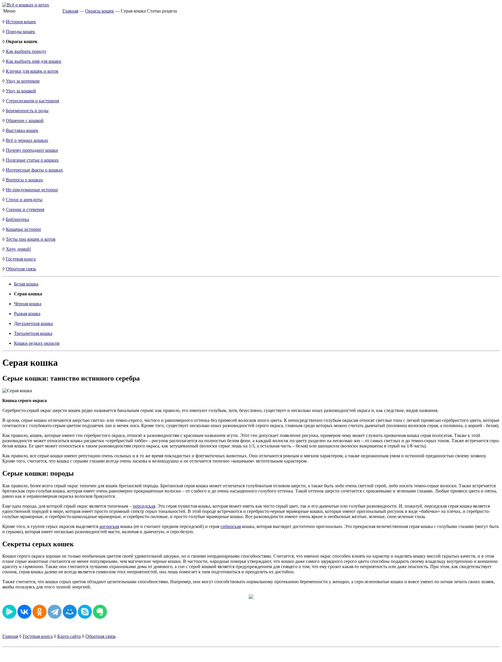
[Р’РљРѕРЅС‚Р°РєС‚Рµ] (24, 612)
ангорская (109, 526)
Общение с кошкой (25, 120)
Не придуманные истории (32, 189)
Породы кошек (20, 31)
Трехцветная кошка (33, 333)
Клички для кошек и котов (32, 71)
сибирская (230, 526)
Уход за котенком (23, 80)
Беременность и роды (27, 110)
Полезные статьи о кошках (32, 160)
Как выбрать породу (26, 51)
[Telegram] (55, 612)
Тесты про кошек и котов (30, 239)
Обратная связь (21, 268)
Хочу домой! (18, 249)
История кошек (21, 21)
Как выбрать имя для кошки (33, 61)
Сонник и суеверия (25, 209)
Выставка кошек (22, 130)
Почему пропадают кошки (32, 150)
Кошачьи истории (23, 229)
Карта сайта (69, 636)
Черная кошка (27, 303)
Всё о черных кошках (27, 140)
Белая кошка (26, 283)
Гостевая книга (21, 258)
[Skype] (85, 612)
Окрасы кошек (99, 10)
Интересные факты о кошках (34, 169)
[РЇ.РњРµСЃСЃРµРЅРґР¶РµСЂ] (9, 612)
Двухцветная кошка (33, 323)
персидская (144, 506)
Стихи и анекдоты (24, 199)
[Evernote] (100, 612)
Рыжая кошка (27, 313)
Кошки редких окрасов (37, 343)
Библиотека (17, 219)
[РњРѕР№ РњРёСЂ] (70, 612)
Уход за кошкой (21, 90)
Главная (70, 10)
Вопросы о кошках (24, 179)
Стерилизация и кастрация (32, 100)
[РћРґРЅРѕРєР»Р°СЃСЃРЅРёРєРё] (39, 612)
